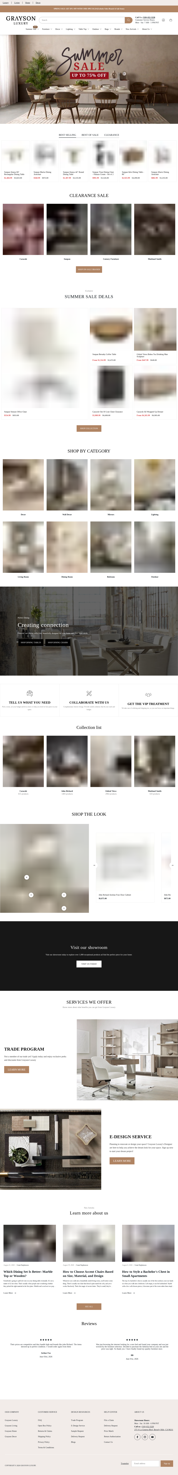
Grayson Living (11, 1426)
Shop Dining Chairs (58, 643)
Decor (38, 3)
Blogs (73, 1442)
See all (89, 1307)
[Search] (129, 20)
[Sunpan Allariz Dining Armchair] (162, 154)
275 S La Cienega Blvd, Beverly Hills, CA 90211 (153, 1430)
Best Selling (67, 135)
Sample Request (77, 1431)
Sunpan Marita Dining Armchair (42, 173)
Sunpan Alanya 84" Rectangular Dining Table (14, 173)
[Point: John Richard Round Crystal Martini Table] (64, 908)
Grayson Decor (11, 1436)
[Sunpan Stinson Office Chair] (45, 358)
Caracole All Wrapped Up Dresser (150, 412)
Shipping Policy (44, 1436)
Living (17, 3)
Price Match (108, 1431)
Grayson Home (11, 1431)
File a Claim (109, 1420)
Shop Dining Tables (31, 643)
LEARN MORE (16, 1069)
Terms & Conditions (46, 1447)
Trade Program (77, 1420)
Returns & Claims (45, 1431)
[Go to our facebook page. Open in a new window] (137, 1437)
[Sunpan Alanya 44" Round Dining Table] (74, 154)
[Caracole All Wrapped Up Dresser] (155, 387)
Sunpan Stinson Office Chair (15, 412)
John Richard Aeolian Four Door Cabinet (115, 895)
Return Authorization (112, 1436)
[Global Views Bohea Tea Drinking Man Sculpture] (155, 329)
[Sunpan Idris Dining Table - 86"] (133, 154)
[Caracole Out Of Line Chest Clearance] (111, 387)
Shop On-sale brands (89, 269)
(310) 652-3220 (147, 1427)
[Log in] (163, 20)
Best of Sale (90, 135)
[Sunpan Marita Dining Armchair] (45, 154)
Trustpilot (125, 1463)
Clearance (111, 135)
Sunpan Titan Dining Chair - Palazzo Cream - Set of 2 (103, 173)
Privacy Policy (44, 1442)
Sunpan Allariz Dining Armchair (160, 173)
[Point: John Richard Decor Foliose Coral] (31, 895)
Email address (139, 1463)
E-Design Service (78, 1426)
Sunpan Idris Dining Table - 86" (133, 173)
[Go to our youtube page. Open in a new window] (152, 1437)
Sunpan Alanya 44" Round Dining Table (73, 173)
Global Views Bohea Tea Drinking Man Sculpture (152, 355)
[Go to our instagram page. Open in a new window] (145, 1437)
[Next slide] (172, 865)
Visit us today (89, 964)
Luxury (6, 3)
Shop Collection (89, 428)
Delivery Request (78, 1436)
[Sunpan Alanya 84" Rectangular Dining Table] (15, 154)
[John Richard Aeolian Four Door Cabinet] (125, 862)
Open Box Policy (44, 1426)
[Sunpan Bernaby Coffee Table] (111, 329)
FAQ (40, 1420)
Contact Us (108, 1442)
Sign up (167, 1463)
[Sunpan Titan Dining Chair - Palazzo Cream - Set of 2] (104, 154)
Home (27, 3)
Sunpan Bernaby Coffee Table (104, 354)
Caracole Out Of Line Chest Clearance (107, 412)
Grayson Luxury (11, 1420)
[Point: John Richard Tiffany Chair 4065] (64, 895)
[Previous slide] (95, 865)
